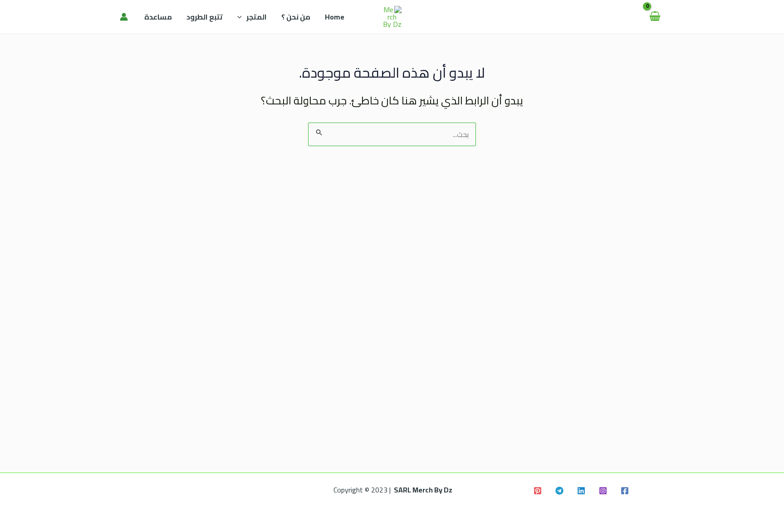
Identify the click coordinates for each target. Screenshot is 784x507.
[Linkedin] (581, 491)
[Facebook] (625, 491)
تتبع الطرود (204, 17)
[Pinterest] (538, 491)
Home (334, 17)
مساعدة (158, 17)
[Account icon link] (124, 17)
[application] (241, 16)
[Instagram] (603, 491)
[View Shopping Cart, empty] (654, 17)
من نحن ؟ (295, 17)
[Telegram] (559, 491)
